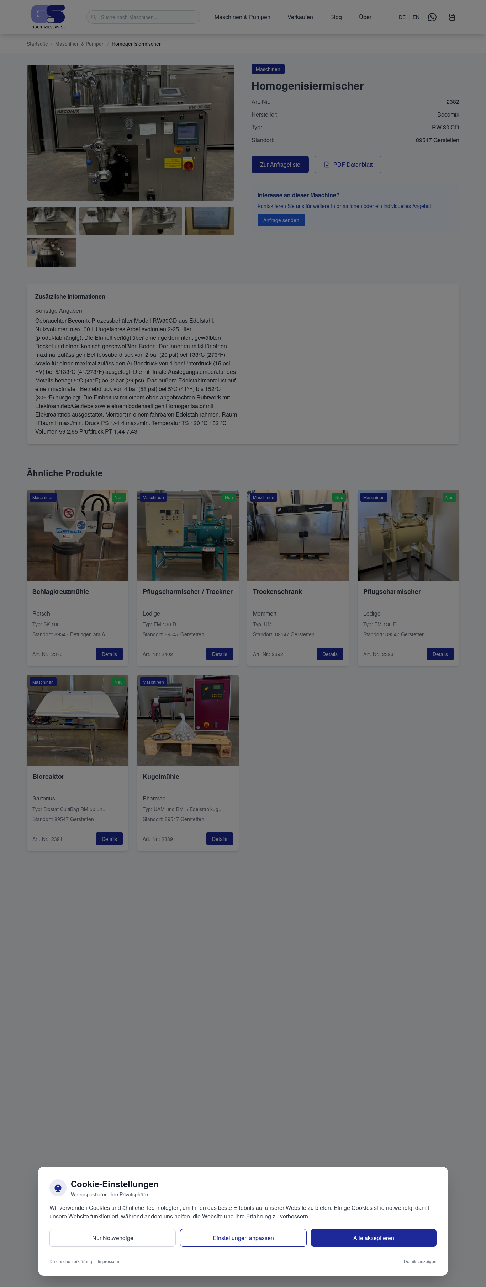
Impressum (108, 1261)
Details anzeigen (420, 1261)
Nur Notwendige (112, 1238)
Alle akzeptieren (373, 1238)
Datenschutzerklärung (70, 1261)
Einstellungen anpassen (243, 1238)
